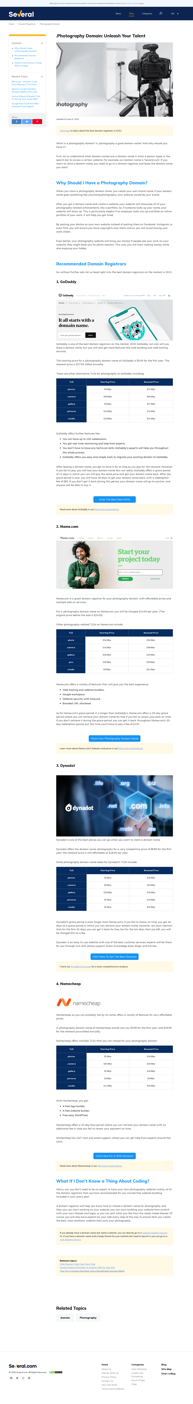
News (118, 13)
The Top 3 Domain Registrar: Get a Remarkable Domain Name (92, 1270)
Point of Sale (138, 1380)
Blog (131, 13)
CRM (133, 1384)
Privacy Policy (109, 1377)
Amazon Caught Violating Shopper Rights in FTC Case (24, 90)
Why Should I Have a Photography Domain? (26, 49)
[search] (161, 13)
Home (11, 24)
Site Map (166, 1369)
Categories (147, 13)
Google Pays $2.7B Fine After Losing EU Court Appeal (25, 105)
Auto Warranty (139, 1369)
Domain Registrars (27, 24)
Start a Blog (168, 1373)
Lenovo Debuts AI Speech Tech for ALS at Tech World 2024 (26, 97)
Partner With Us (110, 1373)
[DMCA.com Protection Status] (55, 1372)
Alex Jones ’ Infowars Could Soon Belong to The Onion (24, 83)
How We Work (109, 1384)
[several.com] (21, 13)
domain (65, 1317)
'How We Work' (133, 3)
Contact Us (107, 1380)
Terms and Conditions (113, 1388)
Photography (88, 1317)
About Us (106, 1369)
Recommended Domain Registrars (25, 57)
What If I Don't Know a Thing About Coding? (28, 64)
